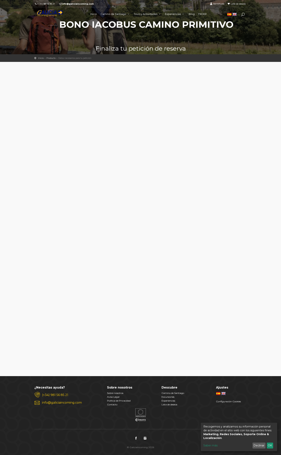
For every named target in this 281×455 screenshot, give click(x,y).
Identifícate (218, 3)
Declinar (258, 445)
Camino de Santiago (114, 13)
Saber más (210, 445)
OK (270, 445)
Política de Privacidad (119, 400)
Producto (51, 58)
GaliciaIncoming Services (49, 13)
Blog (192, 13)
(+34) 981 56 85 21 (46, 3)
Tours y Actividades (146, 13)
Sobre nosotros (115, 393)
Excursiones (168, 396)
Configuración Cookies (228, 401)
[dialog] (239, 437)
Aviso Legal (113, 396)
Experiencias (173, 13)
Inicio (93, 13)
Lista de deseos (238, 3)
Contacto (112, 404)
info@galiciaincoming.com (78, 3)
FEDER (202, 13)
